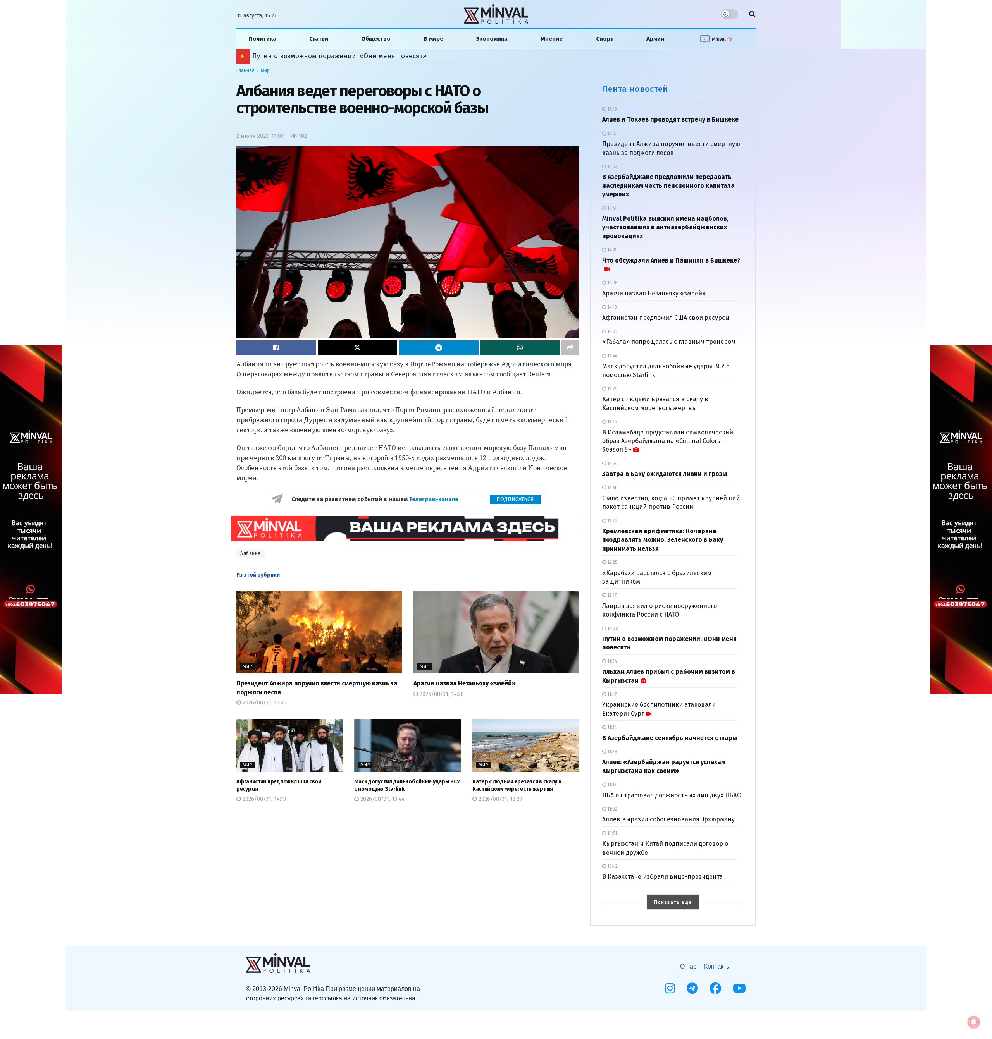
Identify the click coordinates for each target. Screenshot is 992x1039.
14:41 (611, 208)
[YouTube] (739, 988)
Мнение (552, 38)
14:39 (612, 249)
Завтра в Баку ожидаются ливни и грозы (664, 473)
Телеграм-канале (434, 499)
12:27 (611, 521)
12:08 (612, 628)
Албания (250, 553)
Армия (655, 38)
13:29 (612, 389)
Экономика (492, 38)
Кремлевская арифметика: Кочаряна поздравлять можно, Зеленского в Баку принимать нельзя (662, 539)
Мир (265, 70)
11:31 (611, 727)
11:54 (611, 661)
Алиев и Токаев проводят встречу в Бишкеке (670, 119)
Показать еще (673, 902)
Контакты (717, 966)
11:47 (611, 694)
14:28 (612, 282)
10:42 (612, 866)
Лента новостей (635, 89)
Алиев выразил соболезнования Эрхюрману (668, 819)
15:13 (611, 109)
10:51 (611, 833)
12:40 (612, 487)
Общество (376, 38)
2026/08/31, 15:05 (263, 702)
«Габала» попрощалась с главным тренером (668, 341)
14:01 (611, 331)
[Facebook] (715, 988)
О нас (688, 966)
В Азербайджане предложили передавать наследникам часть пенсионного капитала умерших (668, 185)
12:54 (611, 463)
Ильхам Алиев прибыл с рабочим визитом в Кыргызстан (344, 56)
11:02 (611, 809)
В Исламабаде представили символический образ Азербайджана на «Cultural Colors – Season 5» (667, 441)
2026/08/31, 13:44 (382, 799)
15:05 (612, 133)
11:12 (611, 784)
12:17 (611, 595)
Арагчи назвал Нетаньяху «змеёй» (464, 683)
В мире (433, 38)
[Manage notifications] (974, 1022)
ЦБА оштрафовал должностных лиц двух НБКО (671, 795)
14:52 (611, 166)
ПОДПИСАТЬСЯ (515, 499)
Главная (245, 70)
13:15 (611, 421)
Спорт (604, 38)
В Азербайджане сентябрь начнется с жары (669, 738)
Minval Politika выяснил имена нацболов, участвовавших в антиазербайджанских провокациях (665, 227)
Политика (262, 38)
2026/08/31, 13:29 (499, 799)
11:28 (611, 751)
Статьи (318, 38)
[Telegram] (692, 988)
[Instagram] (670, 988)
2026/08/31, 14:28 (441, 694)
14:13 (611, 307)
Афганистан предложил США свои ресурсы (666, 317)
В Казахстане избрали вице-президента (662, 876)
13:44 (611, 356)
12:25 (611, 562)
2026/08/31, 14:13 (263, 799)
